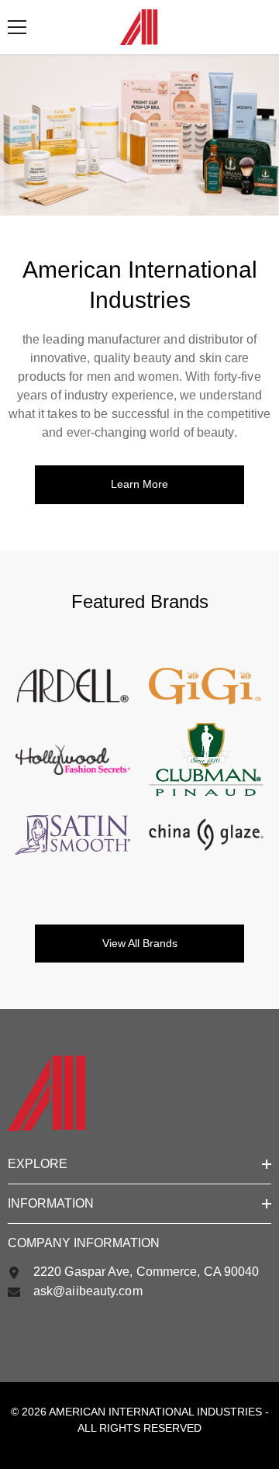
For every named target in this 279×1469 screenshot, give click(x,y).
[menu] (17, 27)
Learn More (139, 484)
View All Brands (139, 943)
